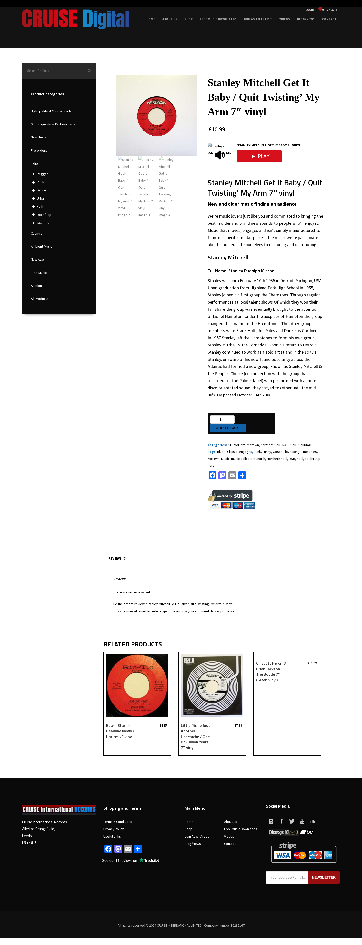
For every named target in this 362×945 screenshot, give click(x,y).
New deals (38, 137)
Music (225, 458)
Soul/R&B (305, 445)
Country (36, 233)
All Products (236, 445)
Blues (221, 451)
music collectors (243, 458)
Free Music (39, 272)
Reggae (43, 174)
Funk (257, 451)
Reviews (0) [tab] (117, 558)
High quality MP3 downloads (51, 111)
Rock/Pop (44, 214)
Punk (40, 182)
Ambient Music (41, 246)
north (261, 458)
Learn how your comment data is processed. (204, 611)
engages (245, 451)
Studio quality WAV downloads (53, 124)
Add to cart (228, 428)
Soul (293, 445)
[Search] (89, 71)
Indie (34, 163)
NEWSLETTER (324, 877)
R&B (285, 445)
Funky (267, 451)
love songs (293, 451)
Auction (36, 285)
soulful (310, 458)
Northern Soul (271, 445)
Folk (40, 206)
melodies (310, 451)
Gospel (278, 451)
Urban (41, 198)
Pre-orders (39, 150)
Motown (253, 445)
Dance (41, 190)
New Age (37, 259)
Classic (232, 451)
